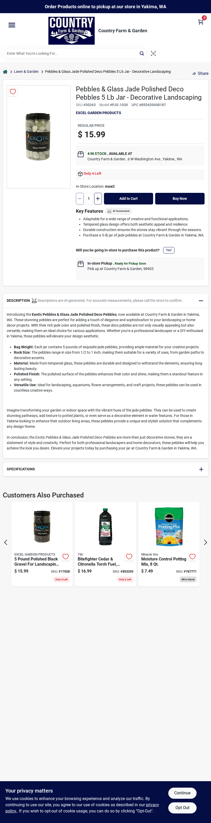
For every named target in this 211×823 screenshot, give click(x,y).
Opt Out (182, 807)
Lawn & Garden (26, 71)
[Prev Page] (5, 542)
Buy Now (180, 198)
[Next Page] (205, 542)
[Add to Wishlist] (12, 91)
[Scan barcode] (153, 53)
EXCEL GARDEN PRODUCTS (98, 113)
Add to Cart (128, 198)
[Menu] (11, 25)
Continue (182, 792)
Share (203, 73)
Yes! (169, 250)
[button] (105, 301)
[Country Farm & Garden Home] (71, 31)
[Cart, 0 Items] (200, 21)
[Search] (142, 53)
